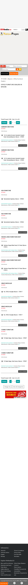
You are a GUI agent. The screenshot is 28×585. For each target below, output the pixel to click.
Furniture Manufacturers (6, 251)
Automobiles (17, 571)
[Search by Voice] (17, 69)
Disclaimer (16, 556)
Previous (4, 122)
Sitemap (3, 556)
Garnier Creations (7, 127)
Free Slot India (17, 554)
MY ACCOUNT (5, 73)
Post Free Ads (14, 73)
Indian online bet (5, 569)
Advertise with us (5, 552)
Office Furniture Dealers (13, 141)
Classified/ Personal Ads (20, 569)
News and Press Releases (7, 563)
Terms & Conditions (19, 550)
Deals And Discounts (6, 575)
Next (18, 122)
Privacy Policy (17, 552)
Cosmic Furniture (7, 330)
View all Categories (18, 386)
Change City (7, 386)
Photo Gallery (17, 567)
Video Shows (4, 567)
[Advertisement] (14, 14)
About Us (3, 550)
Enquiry (3, 554)
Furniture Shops (17, 140)
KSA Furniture (6, 190)
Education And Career (6, 565)
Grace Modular (6, 283)
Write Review (4, 131)
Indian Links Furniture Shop (11, 237)
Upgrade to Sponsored (23, 145)
